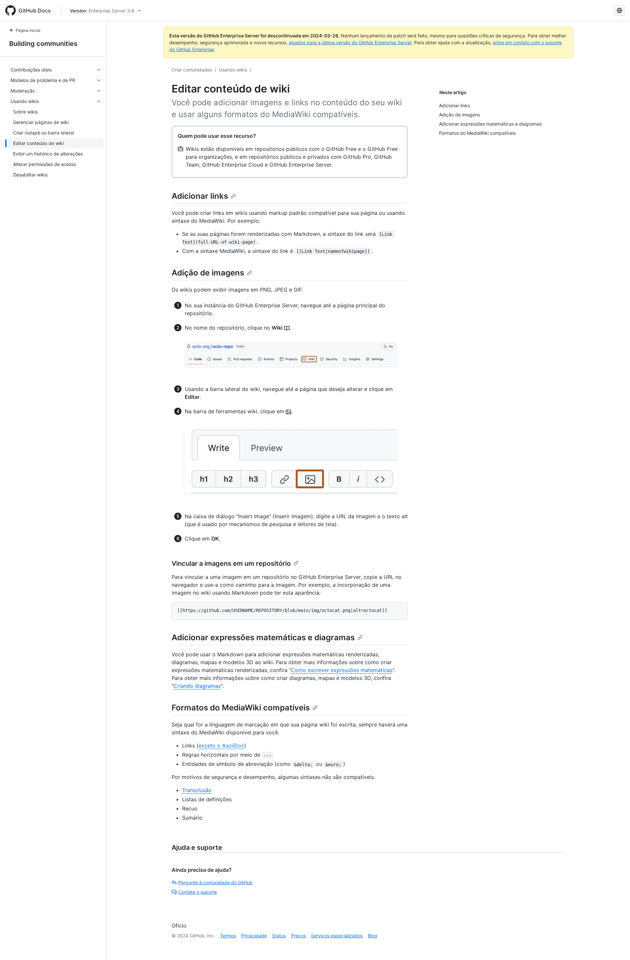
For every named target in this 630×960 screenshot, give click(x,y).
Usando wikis (233, 69)
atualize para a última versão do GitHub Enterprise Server (350, 42)
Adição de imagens (208, 272)
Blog (372, 935)
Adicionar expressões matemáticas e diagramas (263, 637)
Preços (298, 935)
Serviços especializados (337, 935)
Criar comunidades (192, 69)
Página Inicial (28, 30)
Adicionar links (200, 196)
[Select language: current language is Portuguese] (619, 10)
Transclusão (197, 790)
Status (279, 935)
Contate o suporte (197, 892)
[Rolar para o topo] (615, 945)
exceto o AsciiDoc (221, 745)
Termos (228, 935)
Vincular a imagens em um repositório (231, 563)
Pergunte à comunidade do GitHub (215, 882)
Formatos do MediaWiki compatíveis (241, 707)
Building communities (43, 44)
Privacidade (254, 935)
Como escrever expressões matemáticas (341, 670)
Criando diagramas (197, 686)
